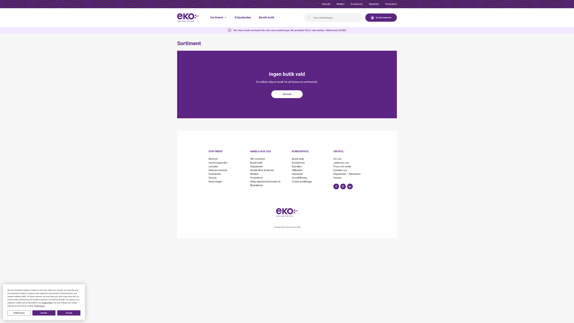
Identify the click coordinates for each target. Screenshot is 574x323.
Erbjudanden (243, 17)
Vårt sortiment (257, 158)
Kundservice (357, 4)
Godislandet (215, 174)
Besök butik (266, 17)
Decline (44, 313)
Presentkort (391, 4)
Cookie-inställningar (302, 181)
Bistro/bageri (215, 181)
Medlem (340, 4)
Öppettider (374, 4)
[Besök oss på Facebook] (336, 186)
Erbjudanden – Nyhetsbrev (347, 174)
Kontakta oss (340, 170)
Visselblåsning (299, 177)
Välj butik (326, 4)
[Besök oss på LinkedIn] (350, 186)
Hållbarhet (297, 170)
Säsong (212, 177)
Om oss (337, 158)
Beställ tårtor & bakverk (262, 170)
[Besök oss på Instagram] (343, 186)
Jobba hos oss (341, 162)
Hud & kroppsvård (218, 162)
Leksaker (213, 166)
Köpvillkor (297, 166)
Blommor (213, 158)
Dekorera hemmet (218, 170)
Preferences (19, 313)
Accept (69, 313)
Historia (337, 177)
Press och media (342, 166)
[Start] (188, 17)
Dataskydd (297, 174)
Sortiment (216, 17)
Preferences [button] (39, 306)
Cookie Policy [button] (47, 303)
